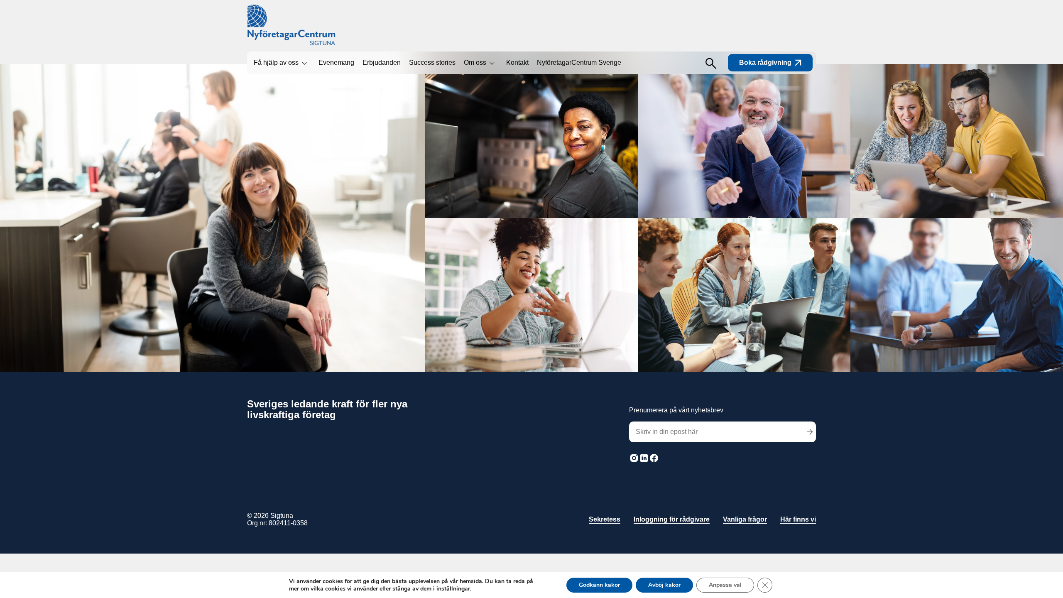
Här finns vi (798, 519)
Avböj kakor (664, 585)
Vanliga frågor (745, 519)
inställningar (453, 589)
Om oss (475, 62)
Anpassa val (725, 585)
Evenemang (336, 62)
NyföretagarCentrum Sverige (579, 62)
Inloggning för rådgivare (672, 519)
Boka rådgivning (765, 62)
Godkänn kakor (599, 585)
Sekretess (604, 519)
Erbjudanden (381, 62)
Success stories (432, 62)
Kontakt (517, 62)
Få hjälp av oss (276, 62)
